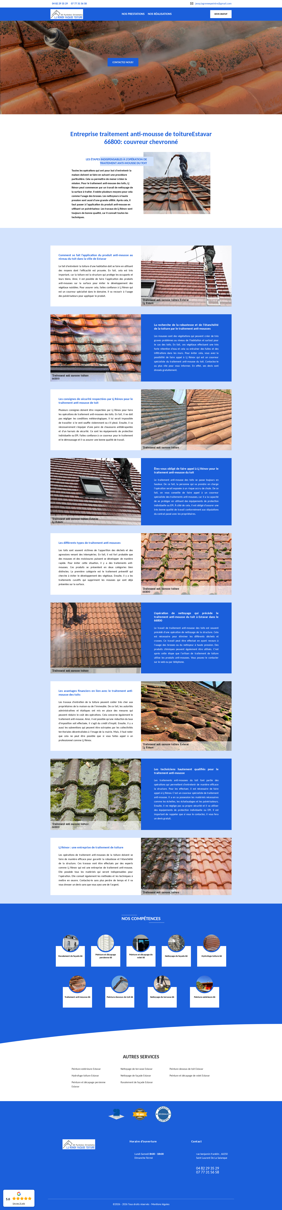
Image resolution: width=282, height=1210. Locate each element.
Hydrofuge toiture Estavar (85, 1076)
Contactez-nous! (122, 62)
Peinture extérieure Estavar (86, 1069)
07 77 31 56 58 (79, 3)
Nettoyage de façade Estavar (136, 1076)
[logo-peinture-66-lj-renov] (66, 14)
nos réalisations (160, 14)
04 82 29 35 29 (60, 3)
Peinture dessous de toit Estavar (186, 1069)
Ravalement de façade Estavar (137, 1082)
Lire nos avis (19, 1204)
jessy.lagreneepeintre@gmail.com (213, 3)
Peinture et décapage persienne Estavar (88, 1084)
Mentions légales (160, 1204)
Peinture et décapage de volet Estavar (190, 1076)
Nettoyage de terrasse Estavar (137, 1069)
